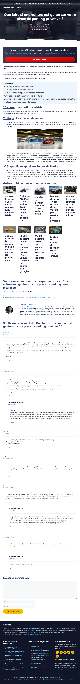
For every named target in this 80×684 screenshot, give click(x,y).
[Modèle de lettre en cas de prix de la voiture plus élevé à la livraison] (55, 192)
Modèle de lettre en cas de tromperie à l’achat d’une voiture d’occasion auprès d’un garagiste (24, 255)
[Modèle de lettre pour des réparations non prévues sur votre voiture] (70, 192)
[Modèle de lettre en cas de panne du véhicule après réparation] (40, 232)
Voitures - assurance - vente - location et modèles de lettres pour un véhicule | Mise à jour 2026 (30, 297)
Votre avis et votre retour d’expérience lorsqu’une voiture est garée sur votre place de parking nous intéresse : (40, 100)
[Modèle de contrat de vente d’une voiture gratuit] (40, 193)
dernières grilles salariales (52, 53)
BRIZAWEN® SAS (23, 677)
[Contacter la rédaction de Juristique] (57, 656)
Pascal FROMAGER (28, 304)
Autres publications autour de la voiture (24, 96)
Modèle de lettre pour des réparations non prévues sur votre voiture (70, 206)
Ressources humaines (56, 3)
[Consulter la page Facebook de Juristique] (57, 652)
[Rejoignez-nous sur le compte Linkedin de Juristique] (72, 652)
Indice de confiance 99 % (45, 677)
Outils (70, 3)
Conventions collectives (36, 3)
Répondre (8, 360)
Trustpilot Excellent (49, 679)
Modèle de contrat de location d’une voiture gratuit (54, 246)
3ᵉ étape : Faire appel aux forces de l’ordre (25, 93)
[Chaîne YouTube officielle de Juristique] (68, 652)
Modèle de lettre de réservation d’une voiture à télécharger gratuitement (9, 248)
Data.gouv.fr (58, 677)
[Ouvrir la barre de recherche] (16, 11)
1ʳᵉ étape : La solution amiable (19, 86)
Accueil (17, 3)
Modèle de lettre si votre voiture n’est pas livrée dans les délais (9, 206)
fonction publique (69, 53)
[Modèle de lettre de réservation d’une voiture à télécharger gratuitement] (9, 232)
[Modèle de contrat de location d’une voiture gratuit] (55, 233)
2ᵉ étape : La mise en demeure (19, 90)
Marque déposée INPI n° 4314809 (64, 679)
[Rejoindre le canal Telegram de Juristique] (65, 652)
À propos (18, 7)
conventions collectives (44, 55)
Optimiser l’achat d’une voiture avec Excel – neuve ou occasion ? (25, 208)
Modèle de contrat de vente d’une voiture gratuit (39, 205)
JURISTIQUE (8, 7)
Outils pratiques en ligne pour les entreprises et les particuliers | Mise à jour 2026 (26, 296)
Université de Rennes (49, 308)
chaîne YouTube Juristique (24, 53)
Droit (24, 3)
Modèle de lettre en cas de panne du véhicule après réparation (39, 248)
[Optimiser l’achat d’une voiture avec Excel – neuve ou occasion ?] (24, 192)
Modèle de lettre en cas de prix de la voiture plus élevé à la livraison (55, 208)
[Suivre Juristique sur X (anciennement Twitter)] (61, 652)
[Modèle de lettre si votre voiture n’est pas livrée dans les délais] (9, 192)
